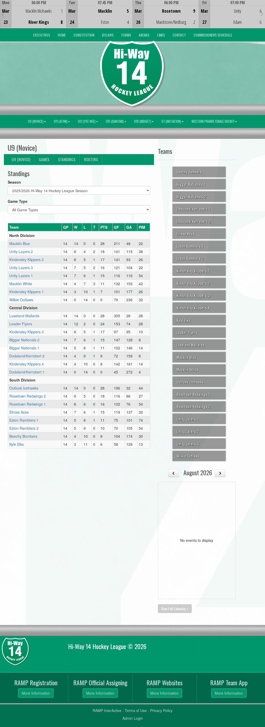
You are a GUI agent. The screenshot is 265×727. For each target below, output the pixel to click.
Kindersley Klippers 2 (26, 259)
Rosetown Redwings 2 (27, 396)
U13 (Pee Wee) (86, 121)
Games (44, 159)
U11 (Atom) (61, 121)
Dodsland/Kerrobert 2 (27, 355)
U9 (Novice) (35, 121)
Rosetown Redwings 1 (27, 404)
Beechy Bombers (23, 436)
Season (14, 182)
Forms (126, 35)
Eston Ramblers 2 (24, 428)
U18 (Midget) (142, 121)
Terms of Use (136, 710)
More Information (36, 693)
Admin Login (132, 718)
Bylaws (108, 35)
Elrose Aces (19, 412)
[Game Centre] (33, 18)
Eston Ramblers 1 (24, 420)
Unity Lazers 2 (21, 251)
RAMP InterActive (107, 710)
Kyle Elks (16, 444)
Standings (67, 159)
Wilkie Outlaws (21, 299)
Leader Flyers (20, 323)
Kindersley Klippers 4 (26, 363)
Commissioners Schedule (213, 35)
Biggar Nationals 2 (24, 339)
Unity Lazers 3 (21, 267)
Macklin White (20, 283)
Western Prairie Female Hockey (213, 121)
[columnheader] (35, 227)
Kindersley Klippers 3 (26, 331)
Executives (41, 35)
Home (62, 35)
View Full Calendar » (174, 608)
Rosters (91, 159)
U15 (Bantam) (115, 121)
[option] (33, 14)
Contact (179, 35)
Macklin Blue (19, 243)
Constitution (83, 35)
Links (161, 35)
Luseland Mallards (24, 315)
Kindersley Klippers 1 (26, 291)
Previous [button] (3, 14)
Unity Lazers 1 (21, 275)
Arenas (144, 35)
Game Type (17, 201)
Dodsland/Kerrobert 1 (27, 372)
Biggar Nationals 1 (24, 347)
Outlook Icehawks (23, 388)
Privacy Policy (161, 710)
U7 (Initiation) (171, 121)
